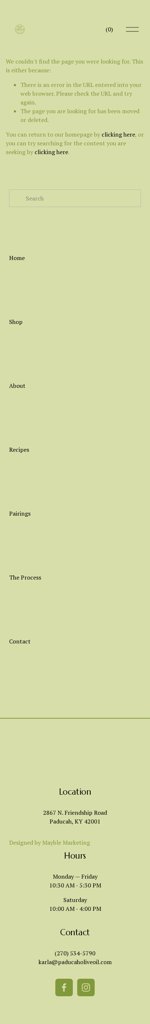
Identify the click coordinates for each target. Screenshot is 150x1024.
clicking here (118, 134)
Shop (16, 322)
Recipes (19, 450)
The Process (25, 577)
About (17, 386)
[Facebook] (64, 987)
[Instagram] (86, 987)
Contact (20, 641)
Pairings (20, 513)
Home (17, 258)
